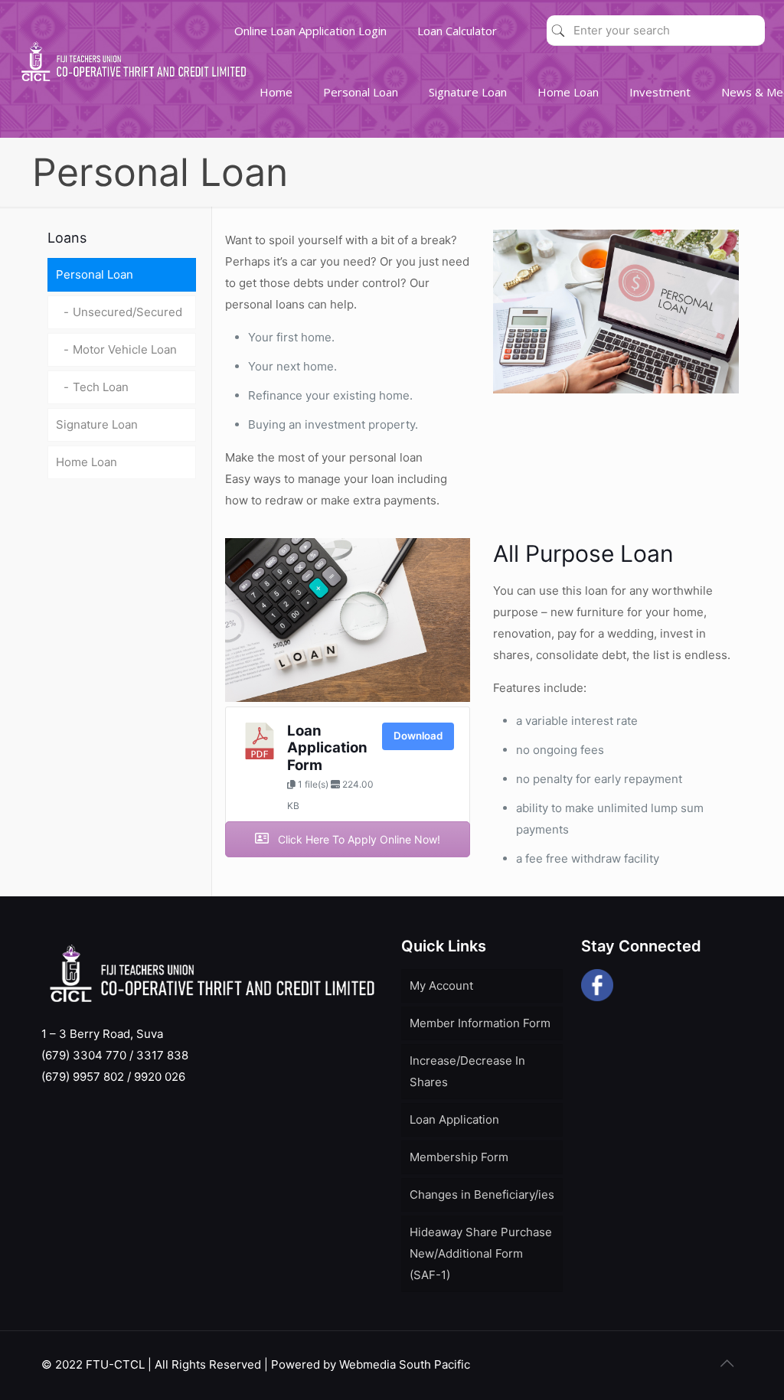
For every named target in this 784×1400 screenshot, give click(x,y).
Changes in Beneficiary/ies (482, 1194)
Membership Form (459, 1157)
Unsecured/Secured (127, 312)
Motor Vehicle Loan (125, 349)
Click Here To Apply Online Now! (357, 839)
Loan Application (454, 1119)
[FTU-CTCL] (133, 84)
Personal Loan (94, 274)
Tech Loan (101, 387)
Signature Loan (97, 424)
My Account (441, 985)
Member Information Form (480, 1023)
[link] (360, 130)
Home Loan (86, 462)
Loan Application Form (327, 748)
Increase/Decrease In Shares (467, 1071)
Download (418, 735)
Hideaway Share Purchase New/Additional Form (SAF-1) (481, 1253)
